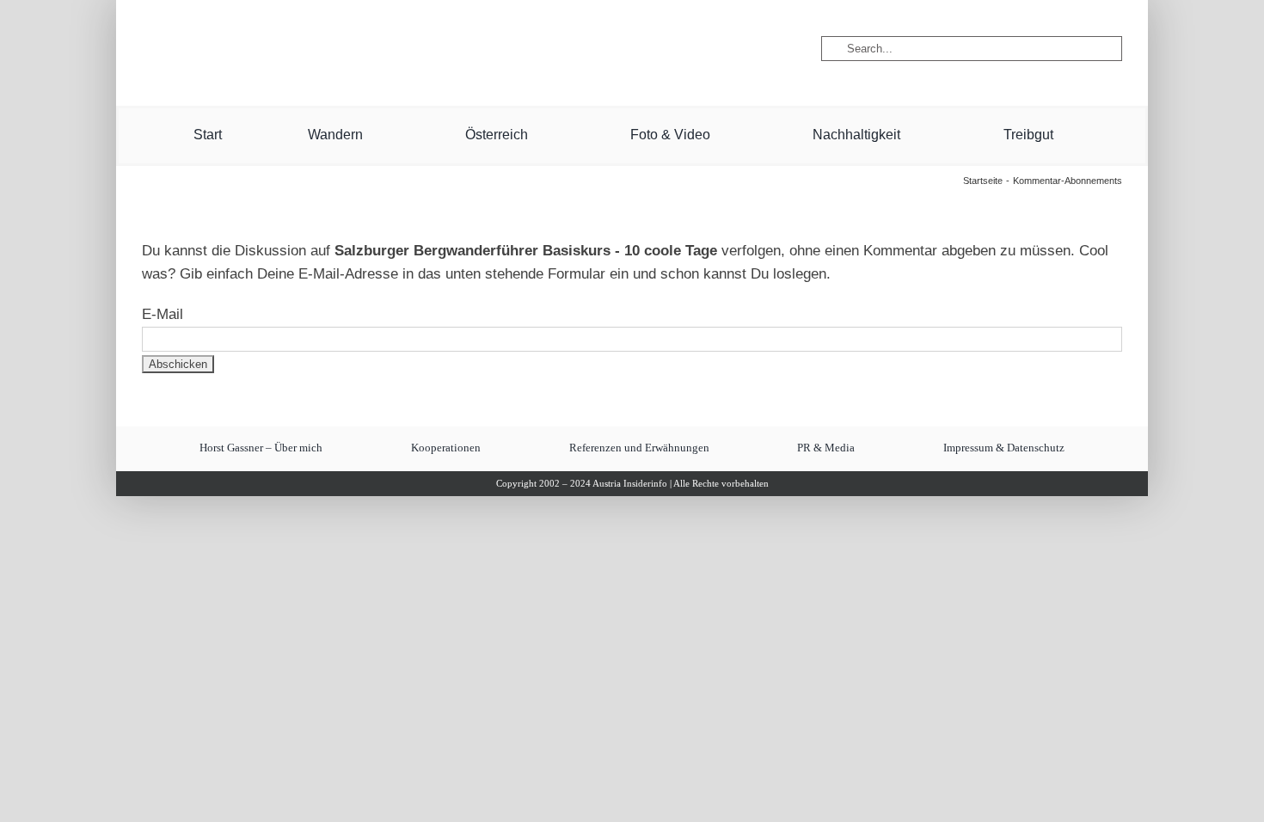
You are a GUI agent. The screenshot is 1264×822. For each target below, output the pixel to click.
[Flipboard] (321, 49)
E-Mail (162, 314)
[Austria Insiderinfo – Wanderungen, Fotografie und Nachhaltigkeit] (632, 16)
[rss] (351, 49)
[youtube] (265, 49)
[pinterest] (292, 49)
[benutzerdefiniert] (235, 49)
